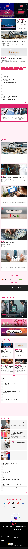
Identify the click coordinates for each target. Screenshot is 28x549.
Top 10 (21, 68)
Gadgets (12, 68)
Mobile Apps (3, 323)
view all (2, 140)
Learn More (7, 12)
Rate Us (19, 543)
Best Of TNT (2, 540)
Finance (8, 68)
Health (5, 68)
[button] (10, 282)
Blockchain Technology (16, 68)
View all (25, 102)
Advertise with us (3, 537)
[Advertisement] (14, 131)
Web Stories (15, 539)
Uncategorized (21, 69)
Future (2, 68)
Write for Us (2, 536)
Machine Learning (16, 69)
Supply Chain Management (5, 69)
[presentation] (1, 114)
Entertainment (10, 69)
